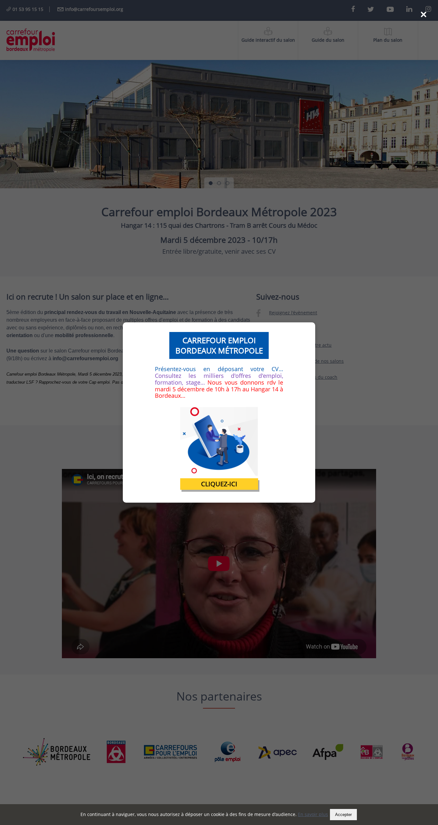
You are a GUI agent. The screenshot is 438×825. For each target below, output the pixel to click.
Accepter (343, 814)
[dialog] (219, 412)
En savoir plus (313, 814)
